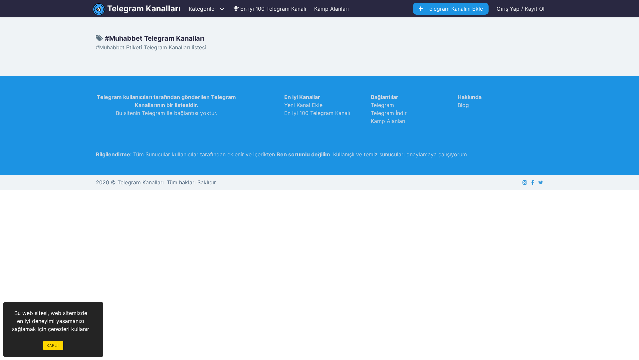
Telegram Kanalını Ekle (453, 8)
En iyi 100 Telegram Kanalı (272, 8)
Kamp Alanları (331, 8)
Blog (463, 105)
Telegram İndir (389, 113)
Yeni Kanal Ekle (303, 105)
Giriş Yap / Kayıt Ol (520, 8)
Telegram (382, 105)
